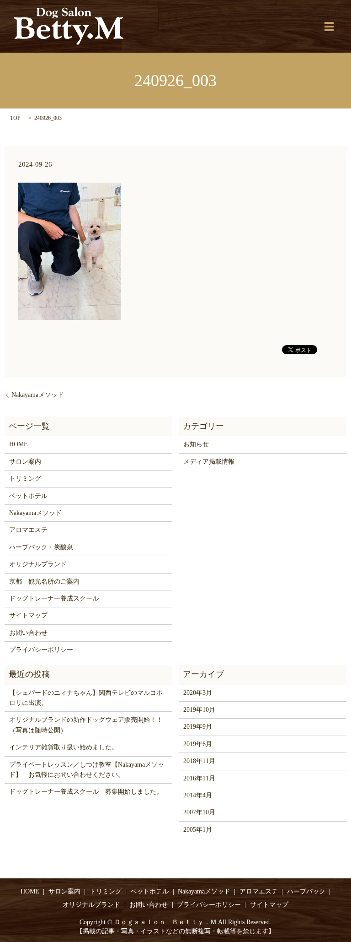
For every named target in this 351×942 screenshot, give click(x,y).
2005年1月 (197, 829)
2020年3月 (197, 692)
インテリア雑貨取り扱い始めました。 (63, 747)
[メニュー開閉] (329, 26)
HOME (18, 444)
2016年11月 (199, 778)
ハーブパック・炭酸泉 (41, 547)
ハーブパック (306, 891)
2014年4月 (197, 795)
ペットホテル (28, 496)
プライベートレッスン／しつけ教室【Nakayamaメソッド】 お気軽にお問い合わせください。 (86, 769)
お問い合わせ (28, 632)
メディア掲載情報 (208, 461)
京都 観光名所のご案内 (44, 581)
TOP (15, 118)
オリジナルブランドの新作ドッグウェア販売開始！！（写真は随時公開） (86, 724)
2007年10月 (199, 812)
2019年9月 (197, 726)
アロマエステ (28, 529)
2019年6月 (197, 744)
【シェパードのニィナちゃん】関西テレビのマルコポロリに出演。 (86, 697)
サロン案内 (25, 461)
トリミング (25, 478)
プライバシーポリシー (41, 649)
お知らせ (196, 444)
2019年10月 (199, 709)
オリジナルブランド (38, 564)
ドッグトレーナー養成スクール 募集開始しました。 (86, 791)
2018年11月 (199, 761)
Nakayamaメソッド (37, 394)
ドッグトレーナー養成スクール (54, 598)
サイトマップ (28, 615)
